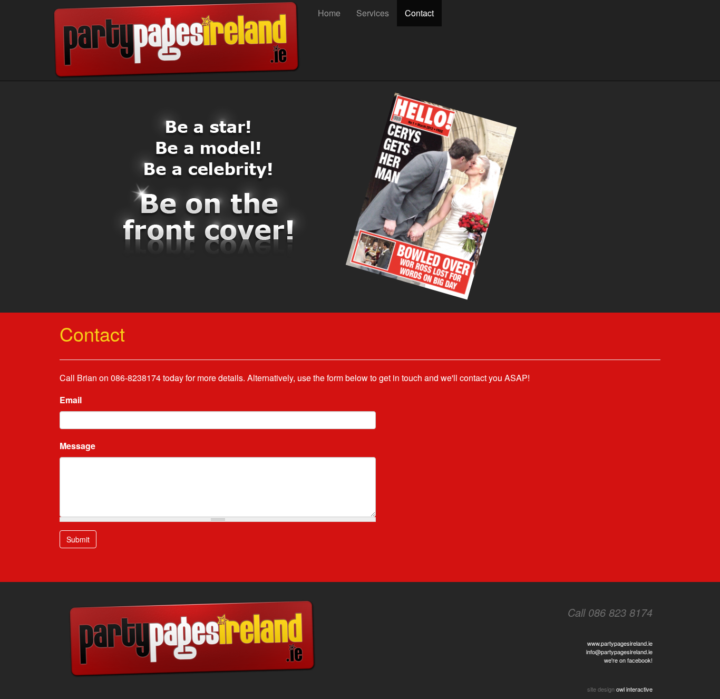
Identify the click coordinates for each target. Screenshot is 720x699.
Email (71, 400)
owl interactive (634, 689)
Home (329, 13)
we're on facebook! (628, 660)
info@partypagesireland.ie (619, 651)
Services (372, 13)
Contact (419, 13)
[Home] (181, 40)
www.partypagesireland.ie (620, 643)
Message (77, 446)
